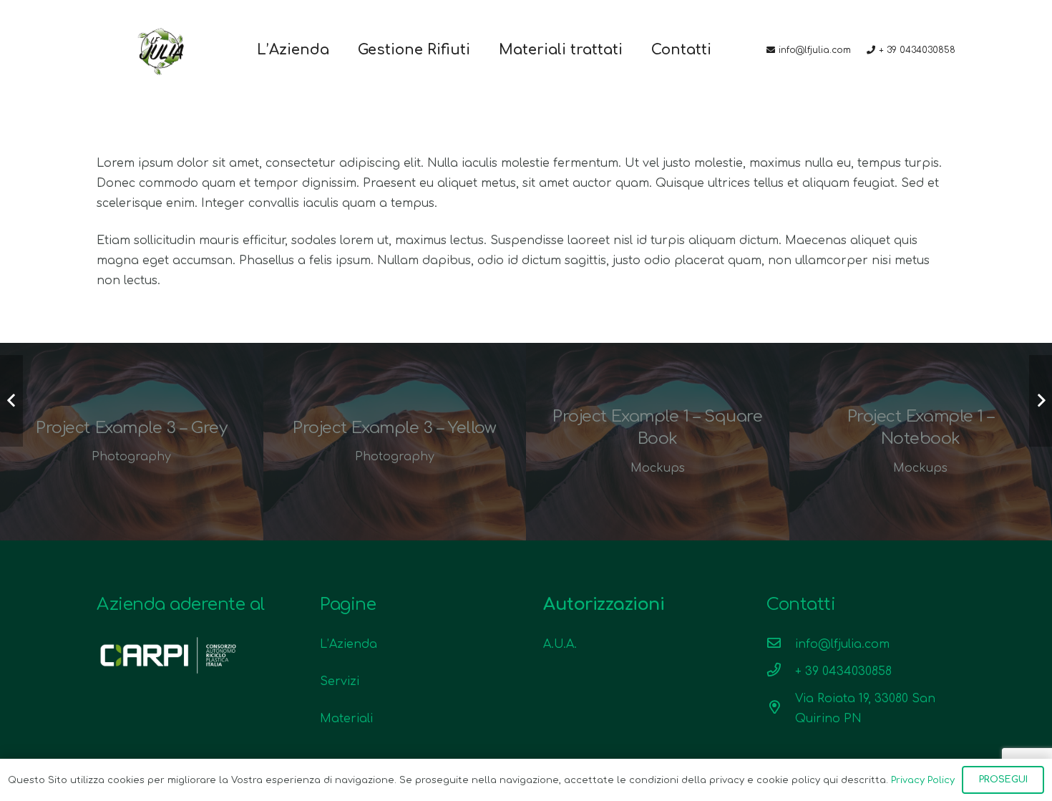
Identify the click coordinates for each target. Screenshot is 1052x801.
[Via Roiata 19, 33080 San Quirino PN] (780, 709)
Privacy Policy (923, 780)
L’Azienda (348, 644)
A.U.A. (560, 644)
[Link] (161, 50)
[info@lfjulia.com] (780, 644)
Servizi (339, 681)
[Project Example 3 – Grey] (131, 441)
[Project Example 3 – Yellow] (395, 441)
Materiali (346, 718)
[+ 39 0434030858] (780, 671)
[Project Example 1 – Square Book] (657, 441)
